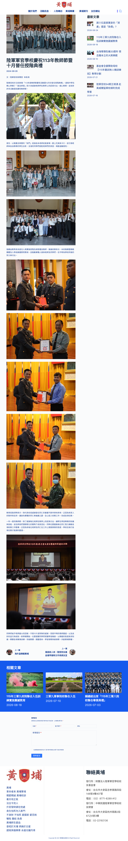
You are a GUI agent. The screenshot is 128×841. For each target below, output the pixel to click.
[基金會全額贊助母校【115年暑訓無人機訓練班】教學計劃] (90, 67)
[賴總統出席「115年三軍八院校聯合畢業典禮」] (103, 682)
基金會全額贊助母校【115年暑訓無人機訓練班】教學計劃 (104, 70)
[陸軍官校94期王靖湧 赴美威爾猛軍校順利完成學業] (90, 85)
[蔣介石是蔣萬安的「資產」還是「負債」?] (90, 24)
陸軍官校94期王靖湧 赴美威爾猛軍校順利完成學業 (104, 88)
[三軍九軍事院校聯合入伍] (64, 682)
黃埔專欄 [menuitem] (70, 11)
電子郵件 (58, 726)
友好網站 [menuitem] (95, 11)
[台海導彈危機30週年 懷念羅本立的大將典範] (90, 52)
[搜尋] (119, 11)
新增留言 (37, 733)
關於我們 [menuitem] (32, 11)
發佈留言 (36, 756)
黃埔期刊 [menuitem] (83, 11)
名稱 (34, 726)
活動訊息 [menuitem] (44, 11)
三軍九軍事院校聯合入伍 (60, 696)
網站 (78, 726)
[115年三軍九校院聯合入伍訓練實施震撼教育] (90, 38)
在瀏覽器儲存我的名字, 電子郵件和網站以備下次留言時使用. (49, 749)
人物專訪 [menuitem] (58, 11)
